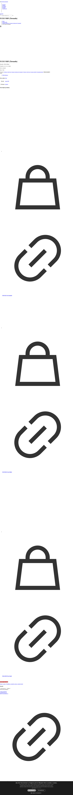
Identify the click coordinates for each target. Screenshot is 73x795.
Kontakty (1, 13)
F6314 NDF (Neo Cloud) (7, 676)
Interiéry (6, 84)
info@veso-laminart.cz (4, 693)
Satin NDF (7, 81)
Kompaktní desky (40, 72)
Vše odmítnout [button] (41, 790)
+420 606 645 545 (3, 692)
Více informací (38, 787)
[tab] (37, 75)
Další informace (5, 75)
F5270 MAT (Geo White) (7, 472)
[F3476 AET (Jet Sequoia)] (37, 120)
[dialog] (36, 788)
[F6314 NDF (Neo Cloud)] (37, 503)
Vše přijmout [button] (31, 790)
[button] (36, 793)
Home (3, 21)
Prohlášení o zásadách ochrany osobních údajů (14, 684)
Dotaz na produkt (47, 72)
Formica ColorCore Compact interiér (29, 72)
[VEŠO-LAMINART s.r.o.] (17, 1)
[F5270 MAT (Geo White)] (37, 312)
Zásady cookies (3, 684)
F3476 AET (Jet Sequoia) (7, 295)
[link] (12, 15)
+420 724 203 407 (3, 691)
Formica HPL (4, 22)
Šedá (6, 78)
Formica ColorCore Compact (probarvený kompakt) (11, 23)
